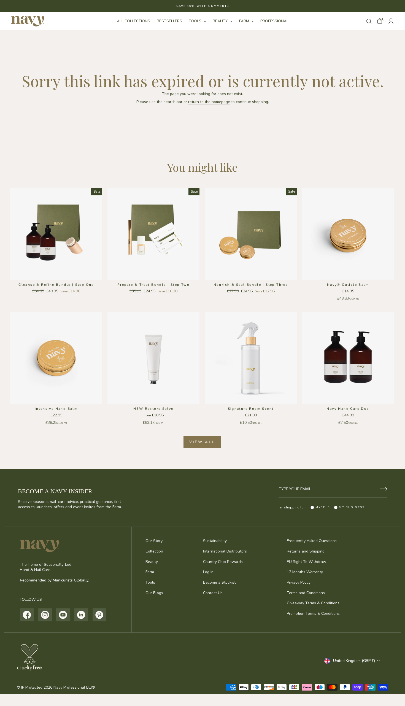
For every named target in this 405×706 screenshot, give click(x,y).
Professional (274, 21)
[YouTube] (63, 614)
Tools (195, 21)
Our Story (154, 540)
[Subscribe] (383, 489)
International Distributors (225, 551)
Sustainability (215, 540)
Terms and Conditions (306, 592)
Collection (154, 551)
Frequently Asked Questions (312, 540)
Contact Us (213, 592)
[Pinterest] (100, 614)
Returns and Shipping (306, 551)
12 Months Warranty (305, 572)
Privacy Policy (298, 582)
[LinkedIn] (81, 614)
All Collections (133, 21)
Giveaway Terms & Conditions (313, 603)
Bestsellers (169, 21)
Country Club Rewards (223, 561)
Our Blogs (154, 592)
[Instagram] (45, 614)
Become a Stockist (219, 582)
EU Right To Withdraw (306, 561)
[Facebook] (27, 614)
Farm (244, 21)
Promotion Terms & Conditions (313, 613)
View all (202, 442)
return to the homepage (209, 101)
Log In (208, 572)
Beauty (221, 21)
